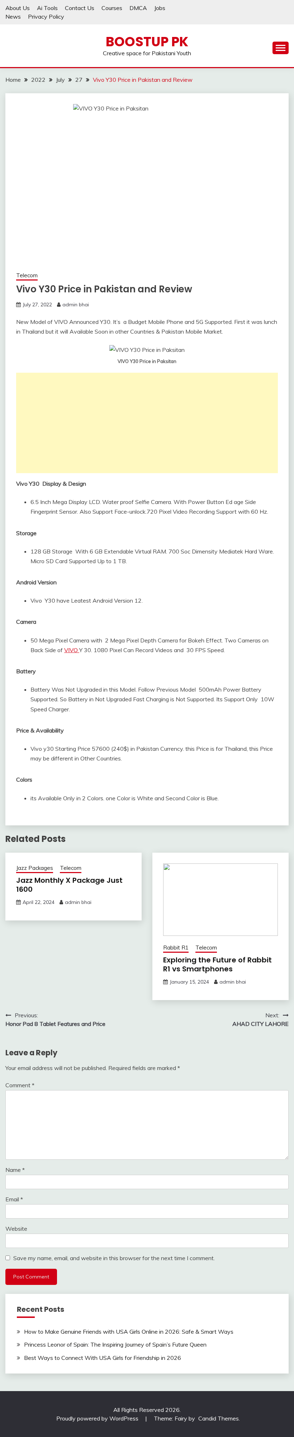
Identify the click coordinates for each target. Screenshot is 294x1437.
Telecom (27, 275)
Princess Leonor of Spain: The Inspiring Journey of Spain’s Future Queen (115, 1344)
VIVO (71, 650)
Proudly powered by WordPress (98, 1418)
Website (16, 1228)
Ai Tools (47, 7)
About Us (17, 7)
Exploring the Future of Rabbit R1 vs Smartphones (217, 964)
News (13, 16)
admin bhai (75, 304)
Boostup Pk (147, 41)
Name (15, 1169)
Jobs (159, 7)
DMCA (138, 7)
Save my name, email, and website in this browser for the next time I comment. (114, 1258)
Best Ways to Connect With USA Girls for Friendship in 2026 (102, 1357)
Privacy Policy (46, 16)
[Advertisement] (147, 423)
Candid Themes (218, 1418)
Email (14, 1199)
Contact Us (79, 7)
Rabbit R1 (176, 947)
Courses (111, 7)
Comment (19, 1085)
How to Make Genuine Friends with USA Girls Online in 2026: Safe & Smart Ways (128, 1331)
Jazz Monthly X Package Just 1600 (69, 884)
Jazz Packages (34, 867)
